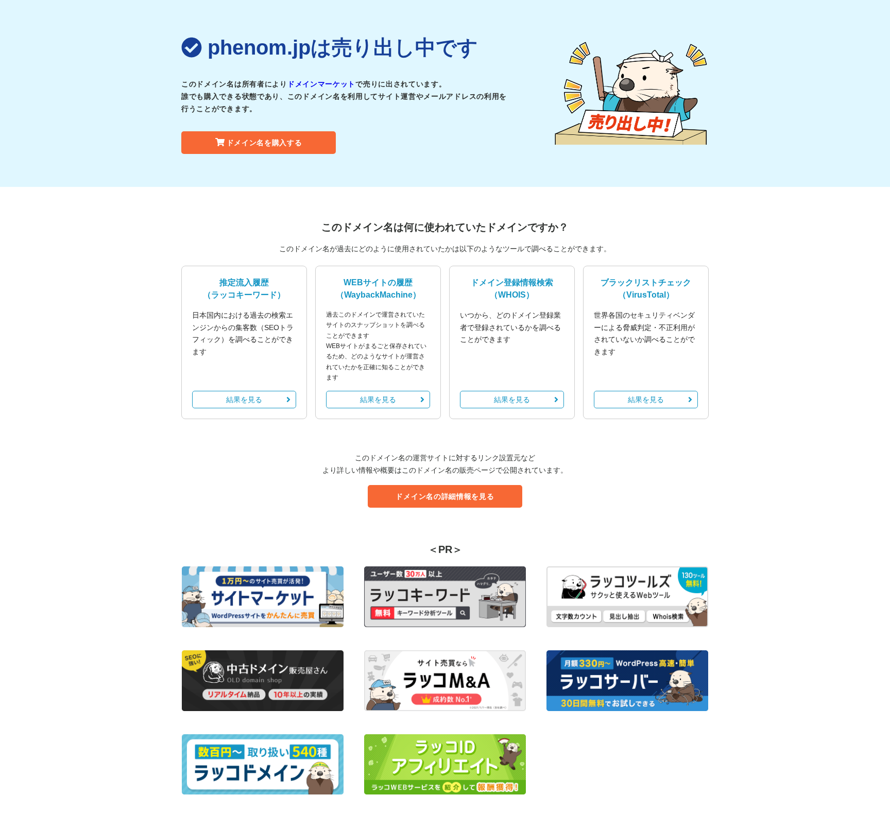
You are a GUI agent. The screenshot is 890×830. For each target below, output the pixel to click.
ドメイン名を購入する (264, 143)
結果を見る (244, 399)
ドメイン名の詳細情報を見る (445, 496)
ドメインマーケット (321, 84)
